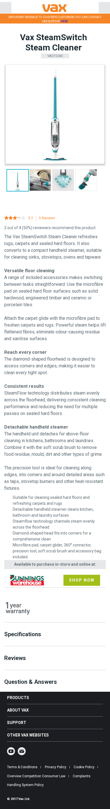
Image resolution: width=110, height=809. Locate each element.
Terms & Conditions (22, 767)
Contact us (22, 751)
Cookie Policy (84, 767)
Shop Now (81, 580)
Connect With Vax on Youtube (11, 751)
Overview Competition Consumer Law (36, 776)
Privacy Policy (55, 767)
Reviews (48, 219)
